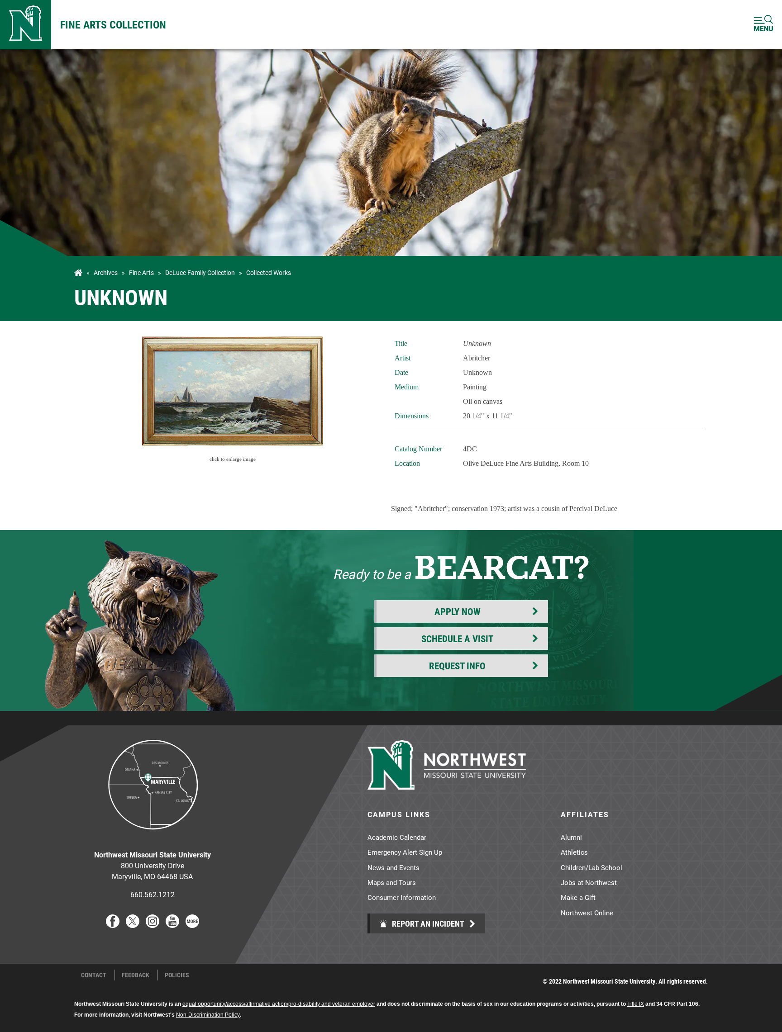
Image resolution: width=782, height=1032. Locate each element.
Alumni (571, 837)
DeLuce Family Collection (200, 273)
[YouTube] (172, 925)
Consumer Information (401, 897)
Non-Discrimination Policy (208, 1015)
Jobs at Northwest (589, 882)
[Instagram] (152, 925)
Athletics (574, 852)
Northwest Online (587, 912)
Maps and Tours (391, 882)
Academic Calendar (396, 837)
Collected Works (268, 273)
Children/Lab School (591, 867)
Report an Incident (427, 923)
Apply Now (457, 611)
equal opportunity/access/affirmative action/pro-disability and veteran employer (278, 1004)
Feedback (135, 975)
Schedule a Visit (457, 638)
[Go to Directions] (152, 836)
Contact (93, 975)
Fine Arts (141, 273)
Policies (177, 975)
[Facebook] (112, 925)
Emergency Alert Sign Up (404, 852)
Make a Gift (578, 897)
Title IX (635, 1004)
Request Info (457, 665)
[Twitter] (132, 925)
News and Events (393, 867)
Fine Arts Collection (113, 24)
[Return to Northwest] (25, 24)
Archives (106, 273)
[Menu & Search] (763, 24)
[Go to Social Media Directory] (192, 925)
